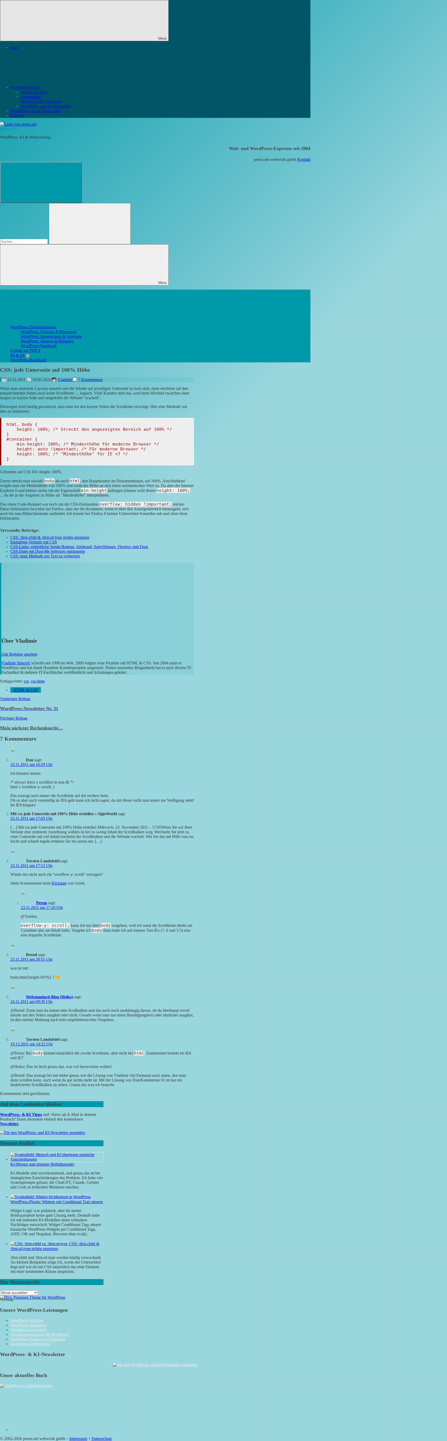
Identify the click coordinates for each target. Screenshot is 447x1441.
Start (14, 47)
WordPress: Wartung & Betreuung (49, 331)
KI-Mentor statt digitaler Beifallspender (42, 1164)
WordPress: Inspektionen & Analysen (51, 336)
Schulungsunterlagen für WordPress (39, 1334)
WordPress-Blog (34, 92)
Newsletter (9, 1124)
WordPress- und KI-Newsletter (46, 106)
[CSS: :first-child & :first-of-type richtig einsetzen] (39, 1244)
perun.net (7, 128)
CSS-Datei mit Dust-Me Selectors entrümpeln (47, 551)
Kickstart (59, 883)
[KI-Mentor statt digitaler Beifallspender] (56, 1159)
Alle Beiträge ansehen (19, 654)
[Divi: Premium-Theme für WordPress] (32, 1297)
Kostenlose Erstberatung (30, 1344)
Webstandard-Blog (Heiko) (49, 997)
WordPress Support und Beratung (37, 1339)
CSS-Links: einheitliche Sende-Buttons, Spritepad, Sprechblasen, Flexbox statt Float (79, 546)
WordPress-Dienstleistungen (33, 327)
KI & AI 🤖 (20, 355)
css (26, 681)
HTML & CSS (25, 690)
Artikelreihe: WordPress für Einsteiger (41, 99)
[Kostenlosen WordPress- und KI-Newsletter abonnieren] (42, 1132)
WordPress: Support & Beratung (47, 341)
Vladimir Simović (15, 663)
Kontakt (17, 115)
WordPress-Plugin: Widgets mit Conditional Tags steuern (56, 1202)
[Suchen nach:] (24, 241)
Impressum (78, 1438)
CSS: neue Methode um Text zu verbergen (45, 556)
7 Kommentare (90, 379)
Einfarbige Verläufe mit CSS (33, 542)
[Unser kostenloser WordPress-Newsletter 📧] (155, 1365)
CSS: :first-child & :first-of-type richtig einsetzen (49, 537)
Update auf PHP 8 (25, 350)
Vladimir (65, 379)
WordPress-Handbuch (39, 345)
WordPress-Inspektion (28, 1325)
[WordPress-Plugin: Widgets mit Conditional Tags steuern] (50, 1197)
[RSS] (49, 1430)
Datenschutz (102, 1438)
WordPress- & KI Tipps (21, 1114)
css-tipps (38, 681)
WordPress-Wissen (25, 87)
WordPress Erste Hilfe (28, 1330)
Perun (41, 903)
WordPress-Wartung (26, 1320)
